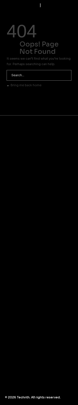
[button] (63, 5)
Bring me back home (25, 85)
